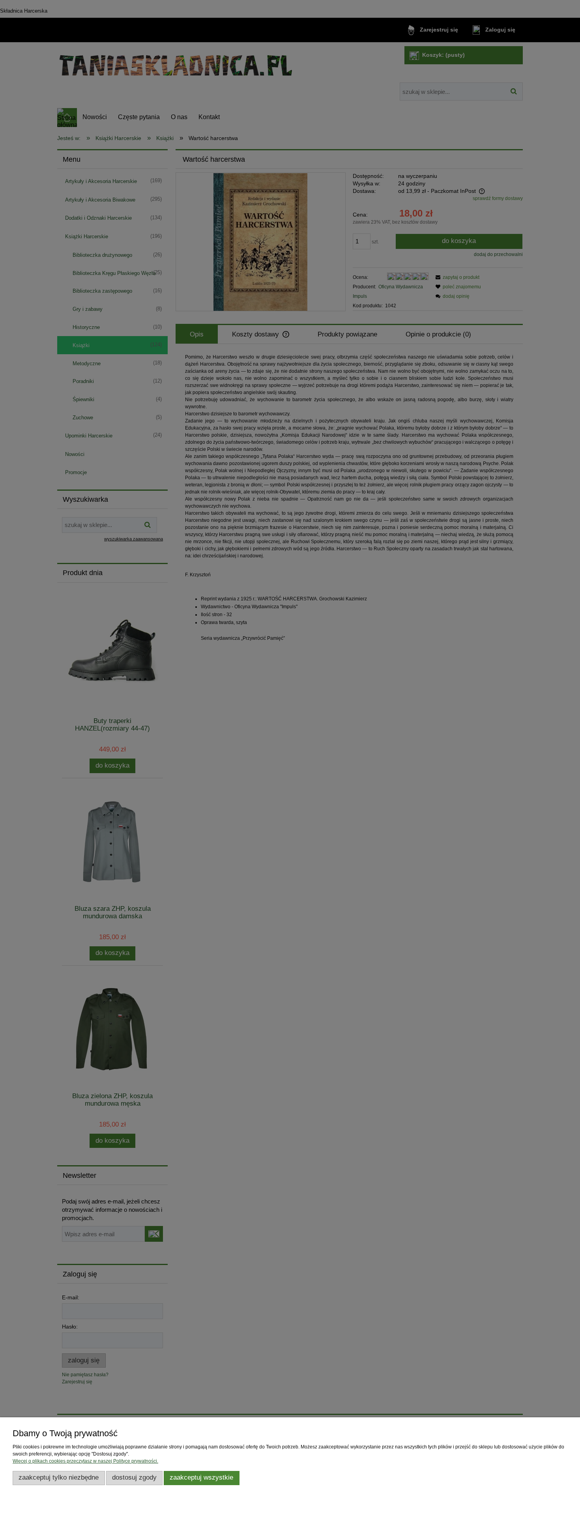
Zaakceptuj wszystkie (201, 1477)
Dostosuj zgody (134, 1477)
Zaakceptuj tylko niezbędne (59, 1477)
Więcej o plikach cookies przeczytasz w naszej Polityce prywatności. (85, 1461)
